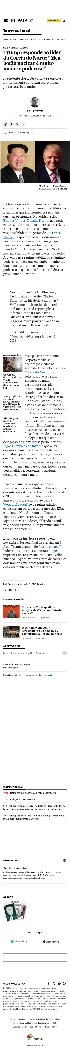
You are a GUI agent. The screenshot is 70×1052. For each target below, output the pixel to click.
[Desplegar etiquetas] (64, 653)
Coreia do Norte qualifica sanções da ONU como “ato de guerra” (42, 610)
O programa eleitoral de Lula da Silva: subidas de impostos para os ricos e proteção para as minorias (34, 808)
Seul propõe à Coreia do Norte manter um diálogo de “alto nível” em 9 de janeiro (12, 403)
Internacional (16, 31)
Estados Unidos (14, 220)
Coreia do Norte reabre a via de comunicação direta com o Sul (12, 381)
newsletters (11, 860)
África (23, 39)
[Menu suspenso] (5, 20)
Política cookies (53, 1019)
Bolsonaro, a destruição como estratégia (33, 792)
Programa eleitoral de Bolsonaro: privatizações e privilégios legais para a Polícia (34, 817)
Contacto (13, 1019)
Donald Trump (38, 220)
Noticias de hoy (50, 1027)
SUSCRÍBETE (53, 20)
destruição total (15, 504)
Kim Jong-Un (26, 653)
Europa (32, 39)
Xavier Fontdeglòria (31, 618)
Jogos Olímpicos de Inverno (23, 446)
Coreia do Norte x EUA (15, 48)
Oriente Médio (44, 39)
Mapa (34, 1023)
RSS (35, 1027)
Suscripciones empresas (23, 1027)
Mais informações (10, 668)
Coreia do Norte (36, 372)
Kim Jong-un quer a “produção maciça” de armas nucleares (11, 425)
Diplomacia (41, 653)
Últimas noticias (13, 787)
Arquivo (8, 897)
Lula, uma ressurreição (23, 799)
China (56, 39)
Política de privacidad (22, 1023)
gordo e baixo (50, 547)
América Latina (11, 39)
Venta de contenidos (26, 1019)
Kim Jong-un (25, 249)
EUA (63, 39)
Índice (40, 1027)
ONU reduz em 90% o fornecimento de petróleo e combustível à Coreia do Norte (42, 631)
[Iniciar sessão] (64, 20)
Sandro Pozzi (28, 638)
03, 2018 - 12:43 (40, 116)
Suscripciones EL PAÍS (47, 1023)
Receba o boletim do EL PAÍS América (26, 584)
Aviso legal (40, 1019)
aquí (50, 675)
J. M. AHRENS (35, 111)
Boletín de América (15, 868)
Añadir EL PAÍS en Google (19, 133)
